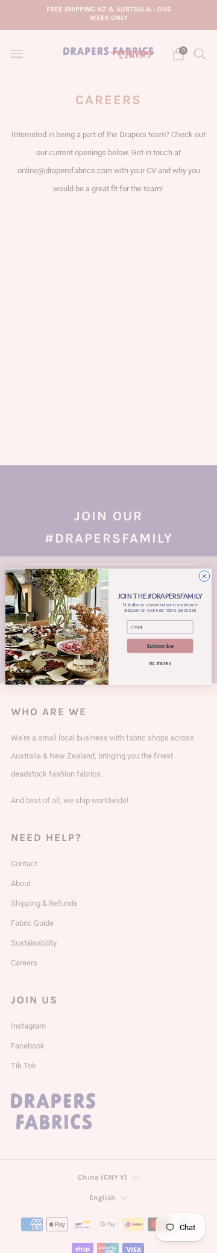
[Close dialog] (204, 575)
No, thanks (160, 663)
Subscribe (160, 645)
